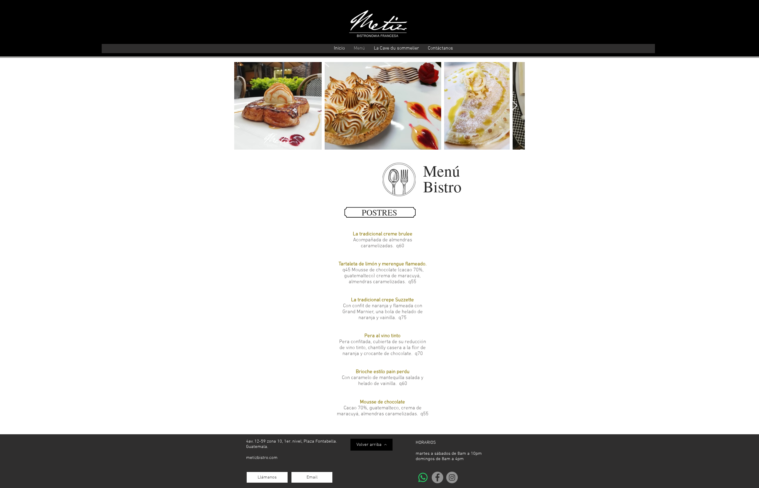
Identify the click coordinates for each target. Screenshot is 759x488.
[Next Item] (514, 106)
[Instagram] (452, 477)
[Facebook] (437, 477)
